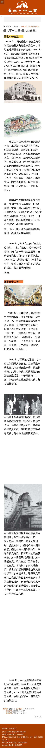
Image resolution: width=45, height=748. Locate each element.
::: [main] (3, 26)
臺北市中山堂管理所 (22, 7)
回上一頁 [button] (38, 717)
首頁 (7, 26)
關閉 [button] (2, 2)
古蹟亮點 (15, 26)
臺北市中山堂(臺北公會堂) (30, 26)
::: (1, 16)
